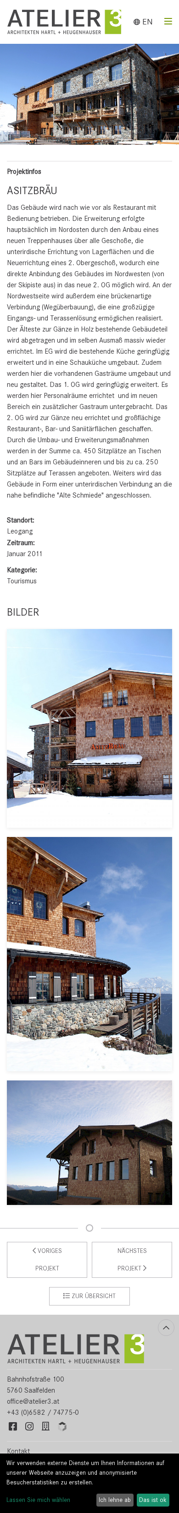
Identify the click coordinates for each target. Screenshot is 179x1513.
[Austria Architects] (45, 1427)
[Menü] (168, 22)
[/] (76, 1349)
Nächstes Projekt (132, 1259)
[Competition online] (63, 1427)
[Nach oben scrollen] (166, 1327)
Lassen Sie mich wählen (38, 1500)
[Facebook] (13, 1427)
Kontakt (18, 1451)
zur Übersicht (93, 1296)
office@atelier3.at (33, 1401)
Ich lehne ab (115, 1500)
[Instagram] (29, 1427)
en (146, 22)
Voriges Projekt (48, 1259)
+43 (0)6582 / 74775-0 (43, 1412)
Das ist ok (153, 1500)
